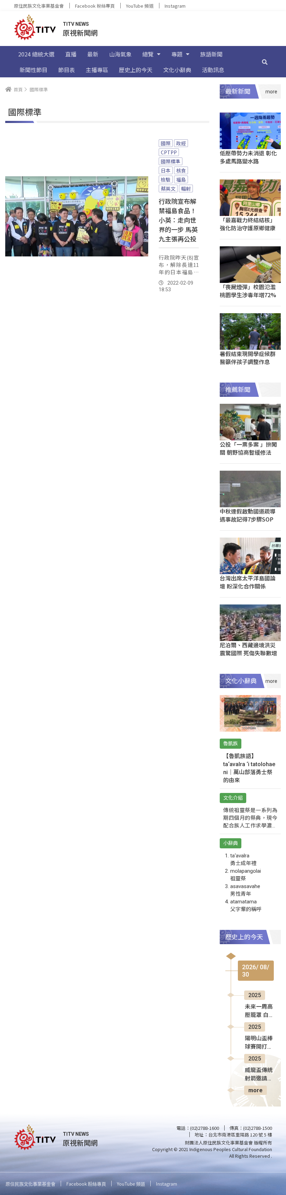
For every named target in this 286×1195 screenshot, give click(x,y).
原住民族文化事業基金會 (39, 5)
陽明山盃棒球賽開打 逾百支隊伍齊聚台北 (259, 1043)
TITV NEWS (76, 24)
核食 (181, 170)
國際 (166, 143)
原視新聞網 (80, 33)
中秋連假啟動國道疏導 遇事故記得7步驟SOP (248, 515)
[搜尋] (264, 61)
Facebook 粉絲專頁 (95, 5)
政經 (181, 143)
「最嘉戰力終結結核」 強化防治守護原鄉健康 (248, 224)
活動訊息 (213, 69)
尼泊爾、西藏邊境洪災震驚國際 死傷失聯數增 (248, 649)
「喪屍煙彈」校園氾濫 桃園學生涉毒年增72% (248, 291)
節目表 (66, 69)
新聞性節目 (33, 69)
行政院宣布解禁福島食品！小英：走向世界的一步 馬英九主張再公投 (178, 219)
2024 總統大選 (36, 54)
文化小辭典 (177, 69)
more (255, 1090)
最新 (92, 54)
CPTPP (169, 152)
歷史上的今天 (135, 69)
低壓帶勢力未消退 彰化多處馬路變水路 (248, 157)
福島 (181, 179)
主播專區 (97, 69)
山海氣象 (120, 54)
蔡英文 (168, 188)
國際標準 (170, 161)
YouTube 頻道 (139, 5)
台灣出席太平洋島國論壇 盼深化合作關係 (248, 582)
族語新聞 (211, 54)
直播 (70, 54)
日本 (166, 170)
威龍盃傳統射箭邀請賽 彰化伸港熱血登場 (259, 1075)
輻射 (186, 188)
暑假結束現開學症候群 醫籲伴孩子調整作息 (248, 357)
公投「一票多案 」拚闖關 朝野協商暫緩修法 (248, 448)
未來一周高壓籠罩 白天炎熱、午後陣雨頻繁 (259, 1011)
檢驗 (166, 179)
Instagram (175, 5)
